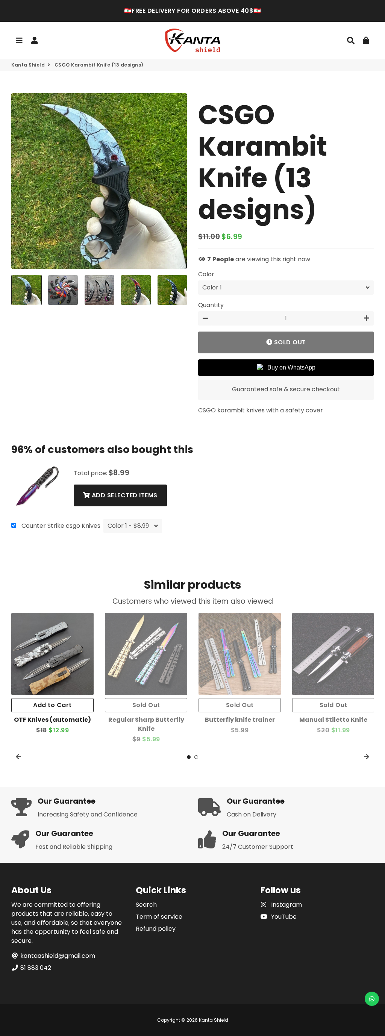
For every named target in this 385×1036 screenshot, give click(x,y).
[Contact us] (372, 999)
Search (146, 904)
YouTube (283, 916)
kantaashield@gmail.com (57, 955)
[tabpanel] (52, 674)
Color (206, 274)
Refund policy (156, 928)
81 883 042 (35, 967)
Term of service (159, 916)
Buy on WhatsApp (291, 367)
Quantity (211, 305)
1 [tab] (189, 757)
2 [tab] (196, 757)
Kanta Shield (28, 65)
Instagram (286, 904)
